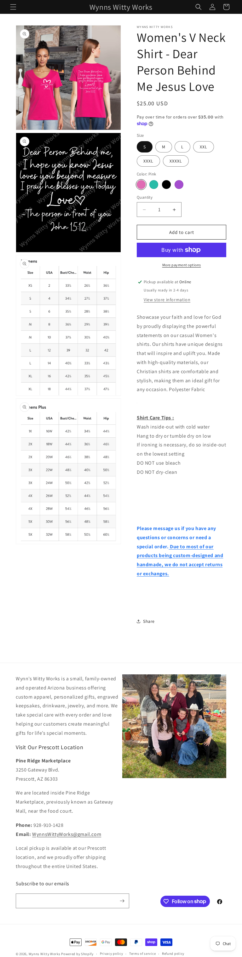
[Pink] (141, 184)
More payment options (181, 265)
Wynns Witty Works (44, 954)
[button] (13, 7)
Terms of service (142, 953)
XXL (203, 147)
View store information (167, 299)
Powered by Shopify (77, 954)
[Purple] (179, 184)
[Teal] (153, 184)
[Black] (166, 184)
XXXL (148, 161)
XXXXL (176, 161)
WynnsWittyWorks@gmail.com (66, 834)
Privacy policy (111, 953)
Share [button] (149, 621)
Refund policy (173, 953)
